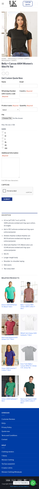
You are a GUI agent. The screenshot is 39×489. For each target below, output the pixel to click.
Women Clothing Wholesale (12, 472)
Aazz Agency (24, 486)
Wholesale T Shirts (9, 60)
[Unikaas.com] (13, 4)
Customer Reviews (8, 419)
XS (6, 145)
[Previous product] (7, 73)
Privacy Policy (7, 427)
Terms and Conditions (9, 435)
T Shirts (4, 456)
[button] (3, 3)
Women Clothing (8, 460)
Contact (4, 439)
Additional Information (10, 154)
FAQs (4, 423)
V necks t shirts (7, 468)
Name (4, 82)
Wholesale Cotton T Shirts (18, 59)
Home (4, 59)
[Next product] (3, 73)
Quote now (6, 431)
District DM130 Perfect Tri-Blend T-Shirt (9, 306)
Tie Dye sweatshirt (8, 464)
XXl (6, 148)
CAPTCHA (5, 185)
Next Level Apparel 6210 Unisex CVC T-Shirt (9, 338)
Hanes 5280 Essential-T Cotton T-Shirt (9, 369)
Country (26, 91)
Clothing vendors (8, 452)
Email (22, 82)
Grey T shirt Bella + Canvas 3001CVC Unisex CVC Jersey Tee (28, 365)
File (3, 115)
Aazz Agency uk (15, 486)
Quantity (26, 105)
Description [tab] (6, 215)
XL (6, 142)
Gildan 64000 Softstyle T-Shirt (10, 400)
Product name (10, 105)
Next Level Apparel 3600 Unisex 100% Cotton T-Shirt (28, 400)
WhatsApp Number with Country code (9, 93)
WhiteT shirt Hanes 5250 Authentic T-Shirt (28, 334)
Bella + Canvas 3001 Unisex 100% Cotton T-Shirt (27, 306)
